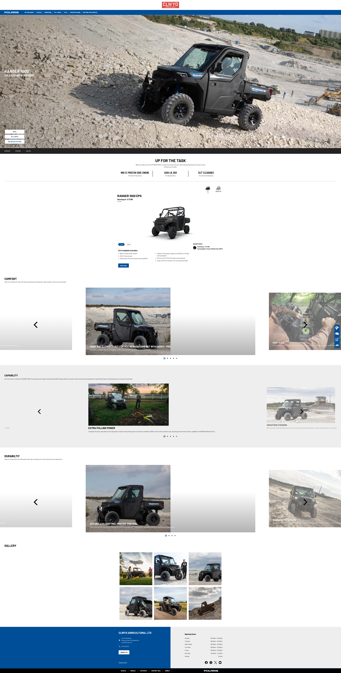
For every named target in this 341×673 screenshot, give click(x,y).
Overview (7, 151)
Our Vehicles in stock (14, 142)
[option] (170, 321)
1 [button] (164, 358)
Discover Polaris (75, 12)
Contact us (124, 652)
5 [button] (176, 358)
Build (14, 132)
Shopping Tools (156, 671)
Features (18, 151)
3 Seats (121, 244)
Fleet (65, 12)
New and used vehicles (90, 12)
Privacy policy (123, 662)
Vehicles (39, 12)
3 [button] (170, 358)
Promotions (48, 12)
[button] (36, 325)
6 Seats (128, 244)
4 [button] (173, 358)
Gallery (28, 151)
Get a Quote (57, 12)
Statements (143, 671)
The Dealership (29, 12)
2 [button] (167, 358)
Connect (167, 671)
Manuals (133, 671)
